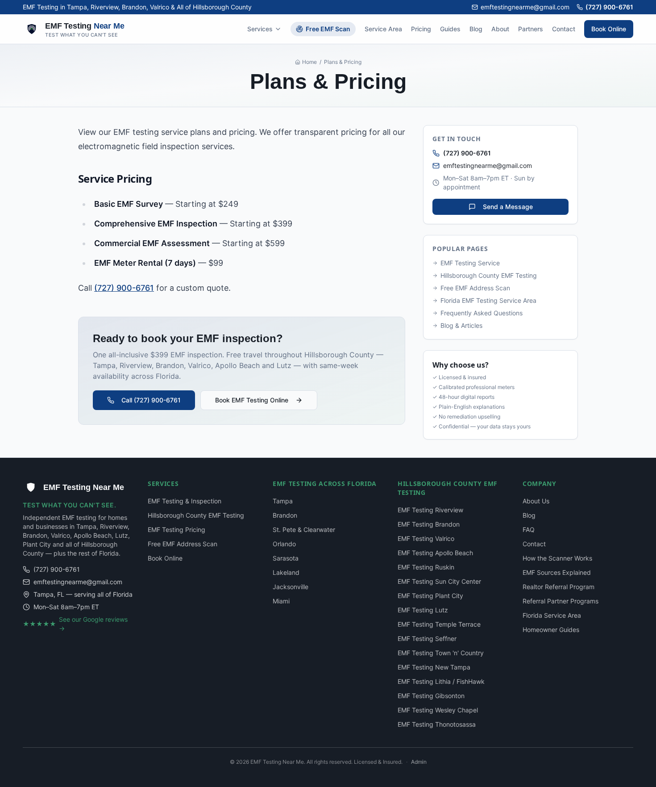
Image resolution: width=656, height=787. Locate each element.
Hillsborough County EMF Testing (488, 275)
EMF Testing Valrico (426, 538)
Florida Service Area (552, 615)
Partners (530, 29)
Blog (475, 29)
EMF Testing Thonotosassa (437, 724)
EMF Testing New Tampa (434, 667)
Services (260, 29)
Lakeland (286, 572)
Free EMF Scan (328, 29)
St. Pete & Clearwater (304, 529)
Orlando (284, 544)
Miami (281, 601)
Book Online (608, 29)
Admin (419, 761)
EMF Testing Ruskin (426, 567)
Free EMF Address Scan (475, 288)
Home (309, 62)
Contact (563, 29)
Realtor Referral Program (558, 586)
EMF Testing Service (470, 263)
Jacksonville (290, 586)
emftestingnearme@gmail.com (525, 7)
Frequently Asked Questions (481, 313)
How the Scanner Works (557, 558)
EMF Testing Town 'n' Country (441, 653)
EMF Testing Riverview (430, 510)
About (500, 29)
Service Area (383, 29)
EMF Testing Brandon (429, 524)
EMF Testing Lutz (423, 610)
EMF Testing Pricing (176, 529)
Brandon (285, 515)
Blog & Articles (461, 325)
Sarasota (286, 558)
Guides (450, 29)
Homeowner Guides (551, 629)
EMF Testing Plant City (430, 595)
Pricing (421, 29)
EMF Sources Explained (557, 572)
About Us (536, 501)
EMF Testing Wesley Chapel (438, 710)
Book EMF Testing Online (251, 400)
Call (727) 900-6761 (151, 400)
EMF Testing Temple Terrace (439, 624)
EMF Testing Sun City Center (439, 581)
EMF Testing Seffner (427, 638)
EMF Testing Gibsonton (431, 695)
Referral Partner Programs (560, 601)
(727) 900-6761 (609, 7)
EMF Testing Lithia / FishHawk (441, 681)
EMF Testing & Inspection (184, 501)
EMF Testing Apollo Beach (435, 553)
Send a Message (508, 206)
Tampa (283, 501)
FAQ (529, 529)
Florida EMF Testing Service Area (488, 300)
